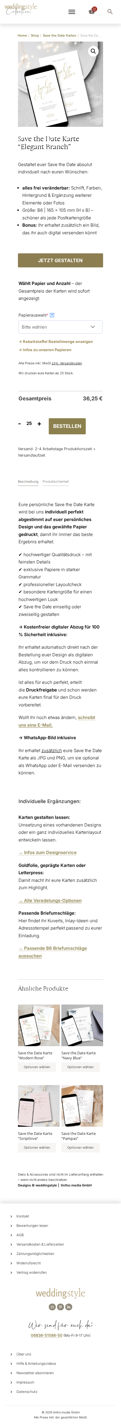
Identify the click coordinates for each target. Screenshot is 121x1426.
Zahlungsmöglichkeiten (35, 1253)
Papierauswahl (43, 314)
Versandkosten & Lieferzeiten (40, 1244)
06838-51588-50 (47, 1335)
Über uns (23, 1354)
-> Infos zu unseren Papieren (45, 350)
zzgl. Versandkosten (67, 363)
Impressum (25, 1382)
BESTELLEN (67, 426)
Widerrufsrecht (28, 1263)
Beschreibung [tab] (28, 481)
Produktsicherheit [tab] (56, 481)
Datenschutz (27, 1391)
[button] (93, 51)
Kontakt (22, 1216)
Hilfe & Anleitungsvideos (36, 1363)
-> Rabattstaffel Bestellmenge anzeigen (56, 341)
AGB (20, 1235)
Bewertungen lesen (32, 1225)
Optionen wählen (37, 1067)
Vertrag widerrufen (31, 1272)
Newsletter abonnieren (35, 1373)
